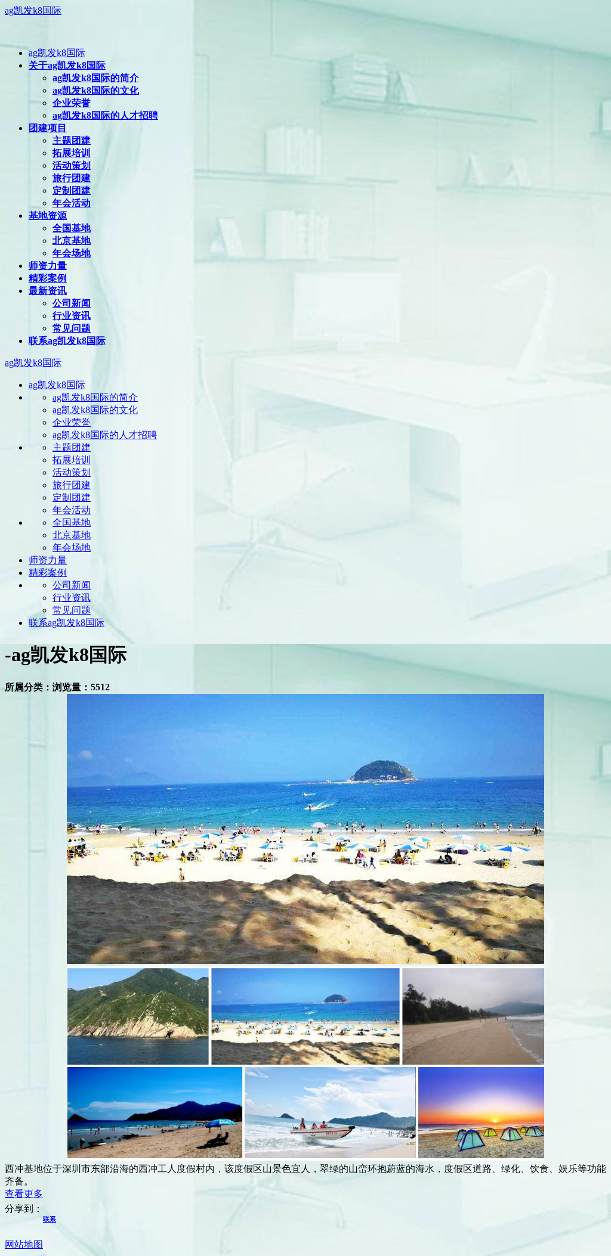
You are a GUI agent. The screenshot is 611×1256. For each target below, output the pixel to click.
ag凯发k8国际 (33, 10)
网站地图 (24, 1244)
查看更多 (24, 1194)
